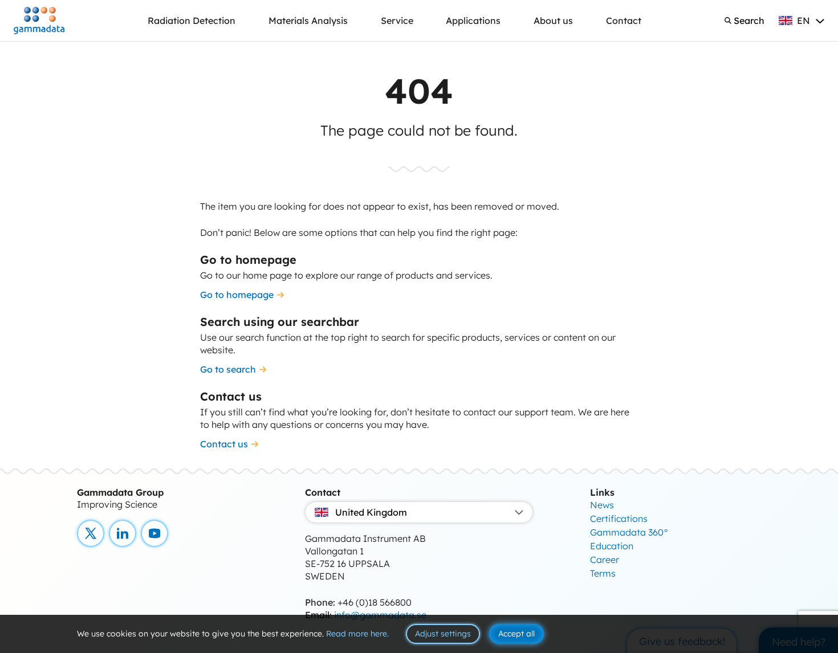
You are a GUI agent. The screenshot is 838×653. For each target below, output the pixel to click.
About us (553, 20)
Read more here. (357, 633)
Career (604, 559)
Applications (473, 20)
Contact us (224, 444)
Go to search (228, 369)
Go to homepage (237, 294)
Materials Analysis (308, 20)
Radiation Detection (191, 20)
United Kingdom (371, 512)
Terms (603, 573)
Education (611, 546)
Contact (623, 20)
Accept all (516, 633)
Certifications (619, 518)
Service (397, 20)
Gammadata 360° (629, 532)
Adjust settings (443, 633)
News (602, 505)
